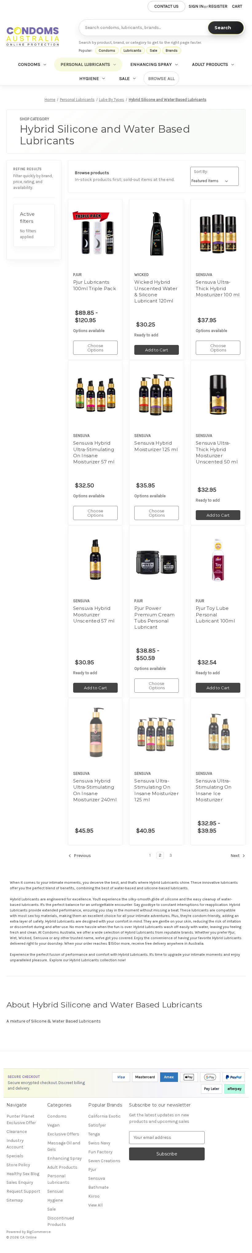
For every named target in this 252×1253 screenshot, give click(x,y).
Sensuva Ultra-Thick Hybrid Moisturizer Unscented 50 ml (217, 452)
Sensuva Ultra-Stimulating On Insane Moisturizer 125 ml (156, 790)
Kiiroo (94, 1196)
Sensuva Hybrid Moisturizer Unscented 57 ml (94, 614)
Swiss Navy (99, 1143)
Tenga (94, 1134)
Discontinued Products (60, 1221)
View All (95, 1205)
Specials (14, 1156)
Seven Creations (104, 1160)
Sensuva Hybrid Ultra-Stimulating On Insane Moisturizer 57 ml (93, 452)
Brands (172, 50)
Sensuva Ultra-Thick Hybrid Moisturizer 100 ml (218, 288)
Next (235, 855)
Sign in (196, 6)
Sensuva (96, 1178)
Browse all (161, 78)
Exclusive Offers (63, 1134)
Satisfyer (97, 1125)
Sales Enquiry (19, 1182)
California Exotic (104, 1116)
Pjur (92, 1169)
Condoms (107, 50)
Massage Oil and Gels (63, 1146)
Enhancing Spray (151, 64)
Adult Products (210, 64)
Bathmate (98, 1187)
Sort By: (201, 171)
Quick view (90, 223)
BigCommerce (39, 1232)
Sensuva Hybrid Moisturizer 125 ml (156, 446)
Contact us (166, 6)
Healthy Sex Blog (22, 1173)
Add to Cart (156, 244)
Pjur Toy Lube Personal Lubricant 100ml (215, 614)
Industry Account (15, 1144)
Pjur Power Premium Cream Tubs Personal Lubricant (154, 617)
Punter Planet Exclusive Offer (21, 1119)
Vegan (53, 1125)
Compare (93, 234)
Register (217, 6)
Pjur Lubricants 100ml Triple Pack (94, 285)
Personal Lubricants (85, 64)
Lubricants (132, 50)
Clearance (16, 1131)
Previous (82, 855)
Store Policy (18, 1164)
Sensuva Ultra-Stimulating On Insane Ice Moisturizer (214, 790)
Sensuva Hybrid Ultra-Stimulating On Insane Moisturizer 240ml (94, 790)
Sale (153, 50)
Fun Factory (100, 1152)
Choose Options (95, 244)
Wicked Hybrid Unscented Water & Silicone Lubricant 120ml (155, 291)
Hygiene (89, 78)
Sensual (55, 1191)
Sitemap (14, 1200)
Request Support (23, 1191)
